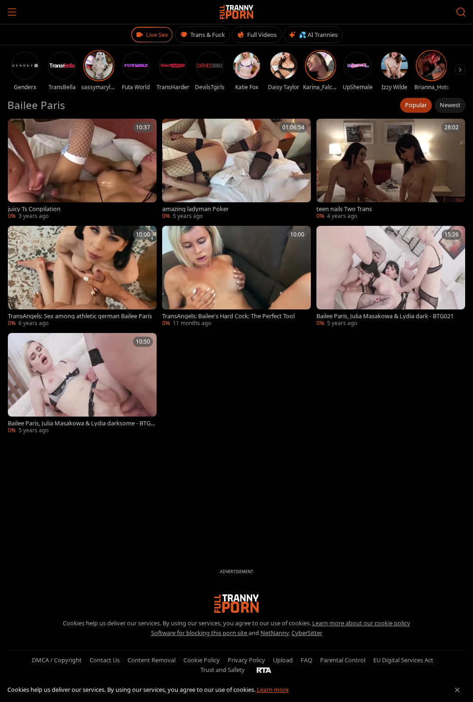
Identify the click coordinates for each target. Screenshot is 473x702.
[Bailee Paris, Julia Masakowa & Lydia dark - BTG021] (390, 276)
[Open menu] (12, 12)
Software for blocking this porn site (200, 633)
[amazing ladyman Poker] (236, 169)
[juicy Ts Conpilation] (82, 169)
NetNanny (275, 633)
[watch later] (18, 128)
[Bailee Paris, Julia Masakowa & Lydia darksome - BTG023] (82, 384)
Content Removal (151, 660)
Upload (283, 660)
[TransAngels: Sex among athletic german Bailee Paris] (82, 276)
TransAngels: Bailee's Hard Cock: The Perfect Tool (228, 316)
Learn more (273, 689)
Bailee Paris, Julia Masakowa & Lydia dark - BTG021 (385, 316)
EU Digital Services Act (403, 660)
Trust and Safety (222, 670)
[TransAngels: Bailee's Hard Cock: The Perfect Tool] (236, 276)
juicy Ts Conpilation (34, 209)
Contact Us (105, 660)
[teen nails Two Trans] (390, 169)
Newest (450, 105)
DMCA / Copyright (57, 660)
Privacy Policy (246, 660)
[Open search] (461, 12)
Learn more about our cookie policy (361, 623)
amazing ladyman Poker (195, 209)
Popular (416, 105)
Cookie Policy (201, 660)
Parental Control (342, 660)
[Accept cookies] (457, 690)
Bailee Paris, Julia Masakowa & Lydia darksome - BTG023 (81, 423)
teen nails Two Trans (344, 209)
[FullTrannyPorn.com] (237, 12)
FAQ (306, 660)
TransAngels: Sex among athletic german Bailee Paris (80, 316)
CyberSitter (306, 633)
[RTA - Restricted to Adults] (264, 669)
